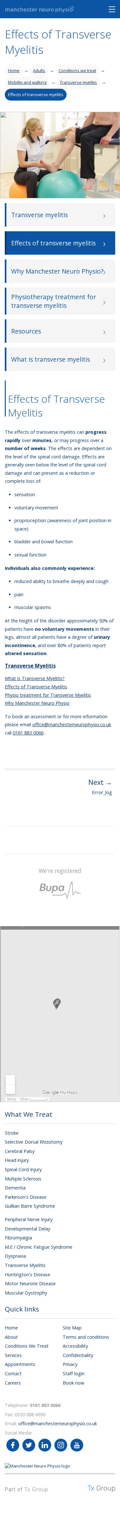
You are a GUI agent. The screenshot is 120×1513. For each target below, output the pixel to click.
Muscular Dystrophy (26, 1293)
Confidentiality (78, 1355)
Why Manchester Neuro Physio (37, 703)
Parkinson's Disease (25, 1197)
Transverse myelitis (78, 82)
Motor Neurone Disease (30, 1283)
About (11, 1337)
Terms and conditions (86, 1337)
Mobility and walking (27, 82)
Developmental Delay (27, 1229)
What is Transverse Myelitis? (35, 678)
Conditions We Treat (27, 1346)
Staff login (73, 1373)
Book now (73, 1383)
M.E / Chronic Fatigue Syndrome (38, 1247)
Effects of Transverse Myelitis (36, 687)
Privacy (70, 1364)
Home (14, 70)
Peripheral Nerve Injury (28, 1219)
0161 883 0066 (28, 733)
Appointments (20, 1364)
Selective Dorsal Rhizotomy (33, 1142)
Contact (13, 1373)
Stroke (12, 1133)
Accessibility (75, 1346)
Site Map (72, 1328)
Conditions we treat (77, 70)
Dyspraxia (15, 1256)
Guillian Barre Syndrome (30, 1206)
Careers (13, 1383)
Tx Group (36, 1489)
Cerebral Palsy (20, 1151)
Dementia (15, 1188)
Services (13, 1355)
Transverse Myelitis (25, 1265)
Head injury (17, 1160)
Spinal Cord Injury (23, 1169)
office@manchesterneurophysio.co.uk (71, 724)
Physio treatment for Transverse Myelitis (48, 695)
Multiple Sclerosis (23, 1179)
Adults (39, 70)
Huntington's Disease (27, 1274)
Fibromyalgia (18, 1238)
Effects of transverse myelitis (35, 94)
